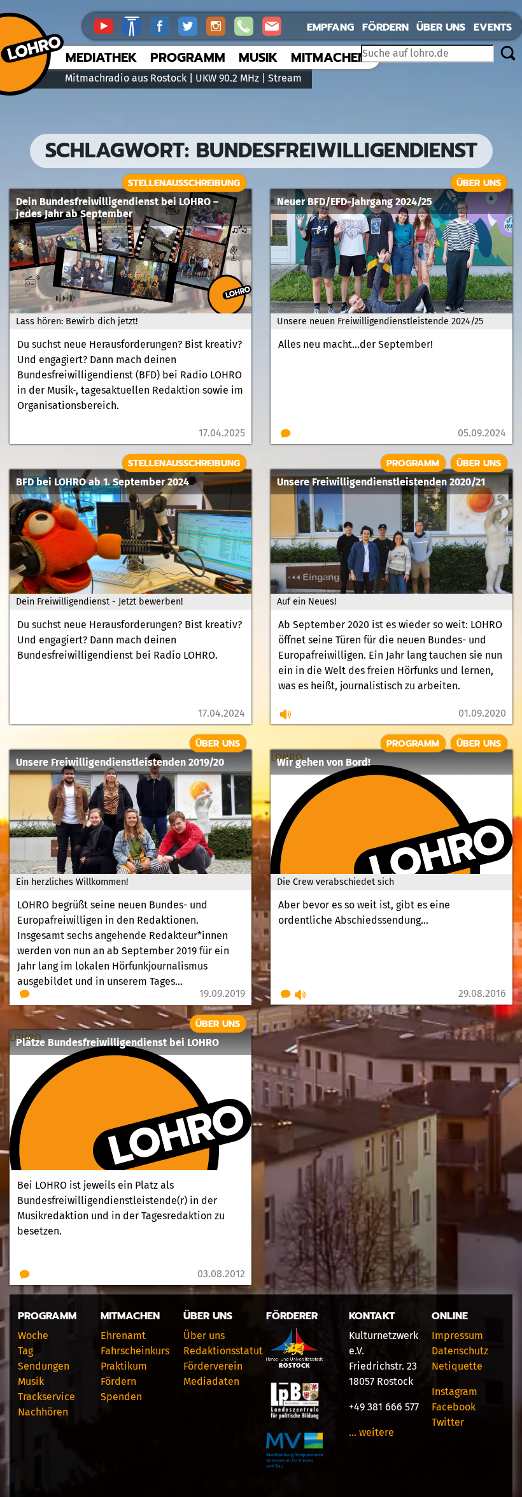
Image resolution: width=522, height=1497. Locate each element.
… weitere (371, 1432)
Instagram (454, 1392)
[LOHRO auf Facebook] (164, 25)
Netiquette (457, 1366)
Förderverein (213, 1366)
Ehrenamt (123, 1335)
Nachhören (43, 1412)
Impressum (457, 1335)
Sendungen (43, 1366)
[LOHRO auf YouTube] (108, 25)
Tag (25, 1351)
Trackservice (46, 1397)
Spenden (121, 1397)
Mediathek (101, 57)
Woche (33, 1335)
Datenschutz (460, 1351)
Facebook (454, 1407)
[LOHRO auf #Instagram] (220, 25)
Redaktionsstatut (223, 1351)
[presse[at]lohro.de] (275, 25)
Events (493, 27)
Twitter (448, 1422)
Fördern (385, 27)
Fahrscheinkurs (135, 1351)
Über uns (440, 27)
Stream (285, 78)
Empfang (330, 27)
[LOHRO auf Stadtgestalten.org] (136, 25)
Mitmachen (329, 57)
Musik (258, 57)
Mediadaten (211, 1381)
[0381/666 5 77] (248, 25)
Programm (187, 57)
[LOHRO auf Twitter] (192, 25)
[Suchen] (508, 54)
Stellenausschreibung (184, 183)
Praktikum (124, 1366)
